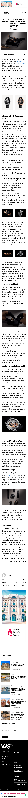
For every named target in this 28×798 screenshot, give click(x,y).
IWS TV (3, 758)
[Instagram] (3, 764)
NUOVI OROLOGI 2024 (6, 756)
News (13, 674)
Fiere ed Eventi (15, 662)
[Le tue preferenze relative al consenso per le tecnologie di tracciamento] (25, 795)
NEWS (15, 762)
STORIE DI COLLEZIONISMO (18, 766)
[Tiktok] (9, 764)
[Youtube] (6, 764)
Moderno (24, 582)
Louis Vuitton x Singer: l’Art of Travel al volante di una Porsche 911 (18, 677)
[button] (22, 12)
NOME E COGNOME (5, 730)
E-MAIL (15, 730)
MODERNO (16, 752)
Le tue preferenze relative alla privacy (13, 793)
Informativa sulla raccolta (9, 796)
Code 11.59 (21, 64)
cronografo (20, 61)
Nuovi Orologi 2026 (16, 686)
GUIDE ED (17, 770)
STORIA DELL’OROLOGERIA (19, 780)
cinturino (8, 475)
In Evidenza (14, 29)
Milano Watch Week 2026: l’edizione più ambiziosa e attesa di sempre (17, 665)
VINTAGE (16, 756)
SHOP (3, 754)
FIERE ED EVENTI (19, 784)
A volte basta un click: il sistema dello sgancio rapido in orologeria (17, 716)
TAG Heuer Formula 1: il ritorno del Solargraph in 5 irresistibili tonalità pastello (18, 690)
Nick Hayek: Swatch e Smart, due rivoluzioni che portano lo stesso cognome (18, 703)
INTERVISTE (17, 759)
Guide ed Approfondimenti (17, 699)
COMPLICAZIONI (18, 775)
